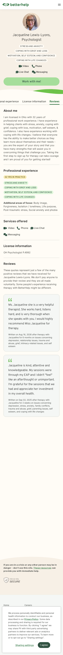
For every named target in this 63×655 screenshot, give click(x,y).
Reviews (54, 101)
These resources (42, 568)
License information (34, 101)
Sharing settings (24, 645)
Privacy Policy (31, 619)
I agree (44, 645)
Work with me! (31, 82)
